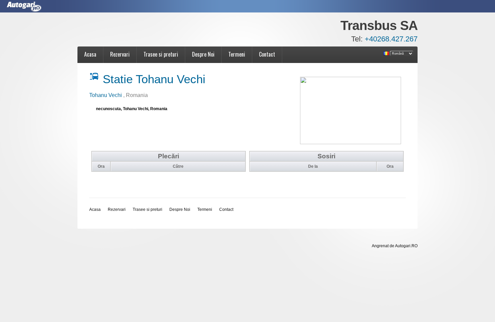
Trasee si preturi (160, 54)
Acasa (90, 54)
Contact (267, 54)
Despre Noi (203, 54)
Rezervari (120, 54)
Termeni (236, 54)
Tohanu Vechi (106, 95)
